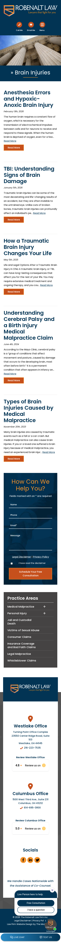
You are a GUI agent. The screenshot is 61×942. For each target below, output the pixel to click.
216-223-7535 (32, 747)
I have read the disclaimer (32, 563)
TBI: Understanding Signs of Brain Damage (29, 175)
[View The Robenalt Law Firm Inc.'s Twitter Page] (37, 861)
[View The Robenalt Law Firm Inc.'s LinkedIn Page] (30, 861)
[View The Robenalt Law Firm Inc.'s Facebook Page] (23, 861)
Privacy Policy (41, 557)
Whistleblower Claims (21, 660)
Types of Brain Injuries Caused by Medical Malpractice (28, 411)
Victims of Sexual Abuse (23, 630)
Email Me (31, 30)
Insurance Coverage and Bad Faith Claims (21, 645)
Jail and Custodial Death (19, 621)
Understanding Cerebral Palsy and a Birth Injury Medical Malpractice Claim (29, 325)
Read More (10, 141)
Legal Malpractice (19, 654)
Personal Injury (17, 613)
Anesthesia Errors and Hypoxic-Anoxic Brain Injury (28, 99)
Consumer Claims (19, 637)
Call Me (19, 30)
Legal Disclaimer (21, 557)
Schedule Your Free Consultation (30, 573)
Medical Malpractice (20, 606)
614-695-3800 (32, 807)
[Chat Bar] (30, 937)
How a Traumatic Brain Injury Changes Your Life (28, 247)
